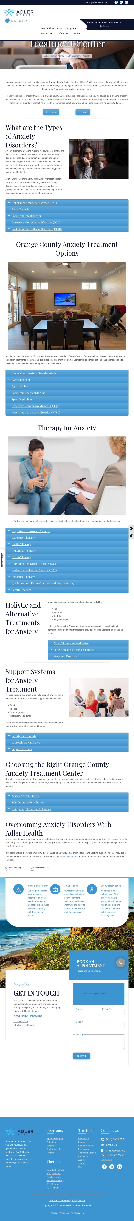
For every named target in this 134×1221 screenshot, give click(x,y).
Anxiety (81, 1160)
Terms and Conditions (59, 1200)
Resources (46, 33)
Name (79, 1009)
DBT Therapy (53, 1188)
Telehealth (105, 28)
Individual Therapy (55, 1170)
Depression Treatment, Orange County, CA (87, 1153)
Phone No (107, 1009)
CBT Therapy (53, 1184)
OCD (80, 1167)
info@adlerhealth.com (97, 2)
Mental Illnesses (50, 28)
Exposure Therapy (55, 1180)
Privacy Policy (78, 1200)
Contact (77, 33)
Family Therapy (54, 1177)
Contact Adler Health (63, 856)
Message (81, 1034)
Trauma (82, 1163)
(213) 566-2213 (20, 20)
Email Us (53, 112)
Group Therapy (54, 1173)
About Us (64, 33)
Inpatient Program (55, 1138)
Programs (71, 28)
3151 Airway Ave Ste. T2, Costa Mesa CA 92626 (113, 1155)
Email (79, 1022)
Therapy (87, 28)
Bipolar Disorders (86, 1145)
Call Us (85, 112)
